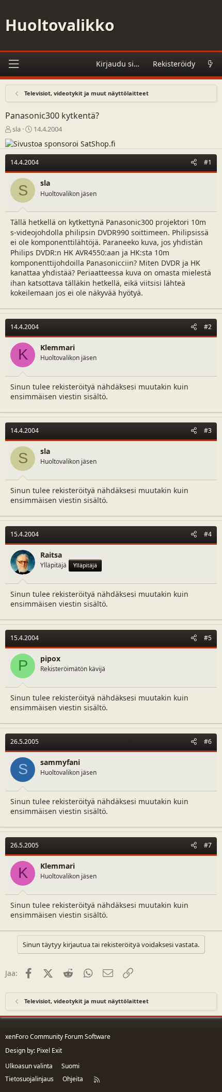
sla (16, 129)
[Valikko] (13, 64)
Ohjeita (72, 1078)
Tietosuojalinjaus (29, 1078)
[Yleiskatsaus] (210, 64)
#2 (208, 326)
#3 (208, 430)
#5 (208, 637)
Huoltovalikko (60, 25)
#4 (208, 534)
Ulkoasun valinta (29, 1066)
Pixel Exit (49, 1050)
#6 (208, 741)
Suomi (70, 1066)
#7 (208, 845)
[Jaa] (193, 163)
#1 (208, 162)
